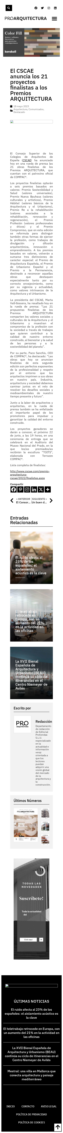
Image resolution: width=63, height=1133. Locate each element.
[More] (48, 489)
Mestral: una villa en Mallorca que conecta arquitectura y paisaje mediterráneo (32, 1075)
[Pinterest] (20, 489)
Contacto (28, 1106)
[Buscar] (9, 8)
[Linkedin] (55, 8)
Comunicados (36, 109)
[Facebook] (36, 8)
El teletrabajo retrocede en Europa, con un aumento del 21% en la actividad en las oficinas (31, 1033)
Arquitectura (20, 109)
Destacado (19, 112)
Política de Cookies (31, 1122)
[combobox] (5, 8)
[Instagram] (49, 8)
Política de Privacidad (31, 1114)
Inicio (10, 1106)
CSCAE (27, 160)
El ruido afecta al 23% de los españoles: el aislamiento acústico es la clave (31, 1014)
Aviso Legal (49, 1106)
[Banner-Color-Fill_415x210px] (31, 55)
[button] (54, 18)
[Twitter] (42, 8)
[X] (41, 489)
